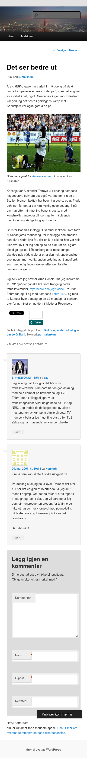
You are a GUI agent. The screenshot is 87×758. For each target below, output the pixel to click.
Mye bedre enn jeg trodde (47, 289)
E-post (23, 678)
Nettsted (20, 701)
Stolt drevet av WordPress (43, 749)
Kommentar (24, 597)
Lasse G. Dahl (16, 334)
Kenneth (51, 468)
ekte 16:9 (60, 293)
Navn (23, 655)
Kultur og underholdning (60, 330)
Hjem (11, 36)
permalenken (47, 334)
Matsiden (27, 36)
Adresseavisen (42, 176)
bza (46, 377)
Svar (18, 432)
